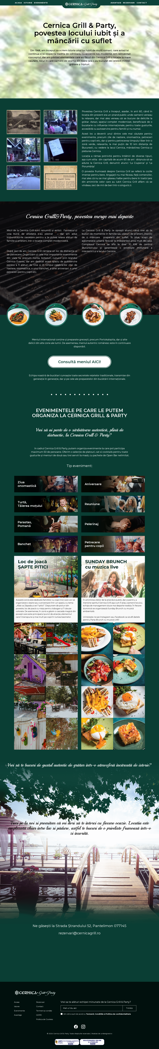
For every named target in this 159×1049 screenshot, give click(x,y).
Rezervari (129, 3)
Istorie (28, 3)
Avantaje (116, 3)
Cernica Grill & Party (61, 1033)
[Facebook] (76, 1027)
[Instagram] (83, 1027)
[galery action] (30, 638)
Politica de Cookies (44, 1019)
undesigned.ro (106, 1033)
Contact (142, 3)
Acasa (18, 3)
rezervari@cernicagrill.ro (79, 933)
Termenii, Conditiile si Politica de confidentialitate (108, 1014)
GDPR (39, 1015)
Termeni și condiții (44, 1011)
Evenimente (41, 3)
